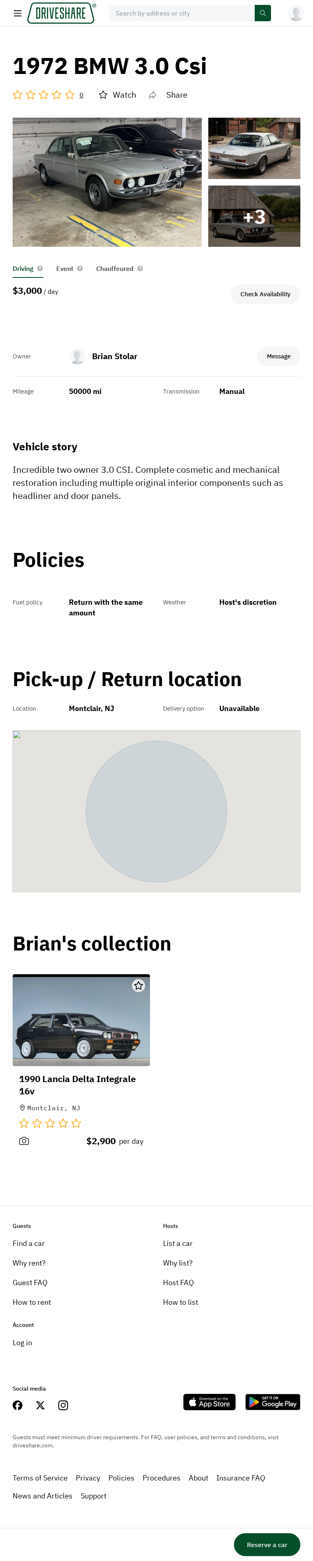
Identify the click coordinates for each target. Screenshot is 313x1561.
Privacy (88, 1478)
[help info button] (40, 268)
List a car (178, 1243)
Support (93, 1496)
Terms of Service (40, 1478)
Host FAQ (178, 1282)
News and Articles (43, 1496)
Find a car (29, 1243)
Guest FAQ (30, 1282)
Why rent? (29, 1263)
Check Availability (265, 294)
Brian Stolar (114, 356)
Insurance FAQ (240, 1478)
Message (279, 356)
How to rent (32, 1302)
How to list (180, 1302)
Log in (22, 1342)
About (198, 1478)
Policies (121, 1478)
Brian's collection (92, 944)
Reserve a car (267, 1545)
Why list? (178, 1263)
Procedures (162, 1478)
